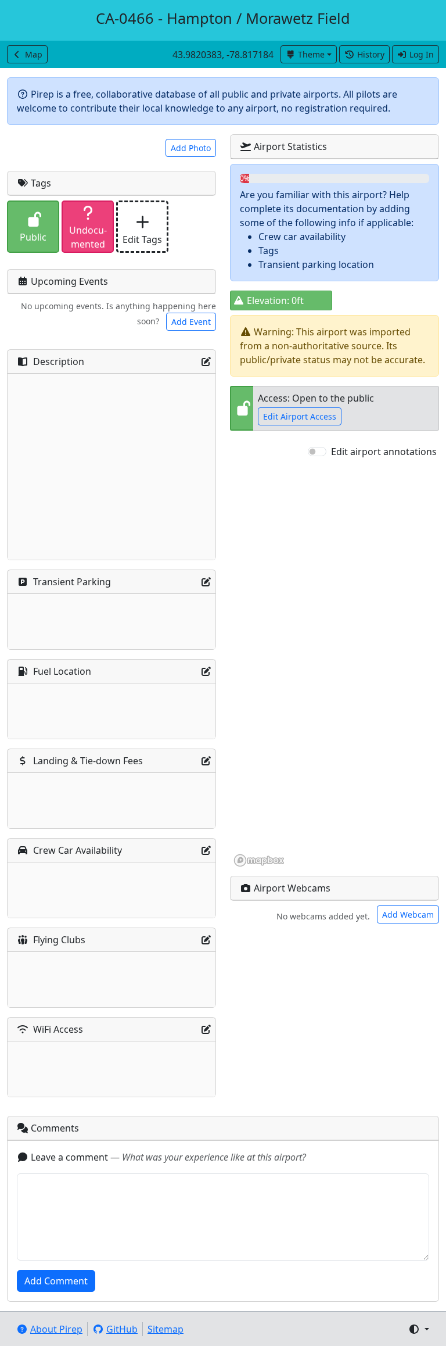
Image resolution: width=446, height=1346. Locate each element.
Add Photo (191, 147)
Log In (421, 54)
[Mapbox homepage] (259, 860)
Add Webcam (408, 914)
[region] (334, 663)
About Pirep (56, 1329)
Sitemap (166, 1329)
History (370, 54)
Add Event (191, 321)
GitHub (122, 1329)
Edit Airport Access (299, 416)
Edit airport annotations (384, 451)
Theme (311, 54)
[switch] (317, 451)
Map (33, 54)
